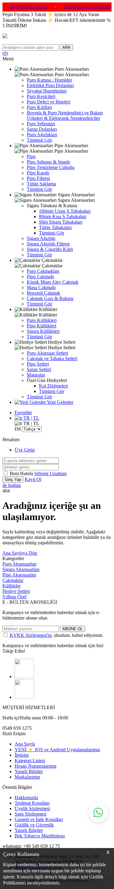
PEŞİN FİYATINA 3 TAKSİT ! (24, 7)
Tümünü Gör (39, 140)
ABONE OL (72, 629)
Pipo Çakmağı (40, 276)
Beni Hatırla (22, 473)
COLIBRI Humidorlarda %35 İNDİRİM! (84, 7)
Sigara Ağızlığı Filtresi (48, 243)
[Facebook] (24, 697)
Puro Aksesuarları (19, 563)
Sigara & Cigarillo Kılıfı (50, 249)
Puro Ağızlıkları (42, 134)
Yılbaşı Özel (14, 596)
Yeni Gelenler (59, 402)
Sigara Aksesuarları (21, 569)
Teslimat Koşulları (32, 803)
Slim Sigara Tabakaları (60, 222)
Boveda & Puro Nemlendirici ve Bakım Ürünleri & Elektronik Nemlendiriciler (65, 115)
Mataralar (36, 374)
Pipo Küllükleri (41, 325)
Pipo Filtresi (38, 178)
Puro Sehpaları (41, 123)
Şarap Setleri (39, 369)
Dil (18, 428)
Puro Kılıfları (39, 107)
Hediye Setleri (16, 591)
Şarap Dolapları (42, 129)
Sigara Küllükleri (43, 331)
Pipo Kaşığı (38, 172)
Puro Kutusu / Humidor (49, 80)
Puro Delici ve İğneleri (48, 101)
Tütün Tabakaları (55, 227)
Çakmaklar (12, 580)
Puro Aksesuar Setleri (47, 353)
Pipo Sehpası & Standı (48, 161)
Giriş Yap (13, 479)
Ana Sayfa (25, 743)
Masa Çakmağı (41, 287)
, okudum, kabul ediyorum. (56, 635)
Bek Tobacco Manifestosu (40, 835)
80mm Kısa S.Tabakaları (62, 216)
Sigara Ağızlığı (41, 238)
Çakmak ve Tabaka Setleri (52, 358)
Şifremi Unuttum (50, 473)
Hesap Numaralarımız (36, 766)
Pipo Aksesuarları (19, 574)
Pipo (31, 156)
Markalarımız (27, 776)
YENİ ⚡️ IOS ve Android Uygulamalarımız (57, 749)
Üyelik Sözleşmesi (32, 808)
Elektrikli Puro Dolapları (50, 85)
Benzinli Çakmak (43, 293)
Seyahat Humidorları (47, 90)
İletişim (22, 755)
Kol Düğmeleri (53, 385)
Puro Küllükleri (42, 320)
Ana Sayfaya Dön (19, 553)
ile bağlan (11, 485)
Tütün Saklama (41, 183)
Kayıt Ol (33, 479)
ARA (66, 47)
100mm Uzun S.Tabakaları (65, 211)
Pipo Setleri (38, 364)
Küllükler (11, 585)
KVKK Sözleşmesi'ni (30, 635)
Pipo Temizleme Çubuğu (50, 167)
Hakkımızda (26, 797)
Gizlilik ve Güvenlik (34, 824)
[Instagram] (24, 676)
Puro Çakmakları (43, 271)
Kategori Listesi (30, 760)
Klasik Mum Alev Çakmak (52, 282)
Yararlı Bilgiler (29, 771)
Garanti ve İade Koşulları (39, 819)
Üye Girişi (25, 449)
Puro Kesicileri (41, 96)
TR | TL (30, 418)
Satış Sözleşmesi (30, 813)
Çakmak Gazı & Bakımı (50, 298)
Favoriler (23, 412)
